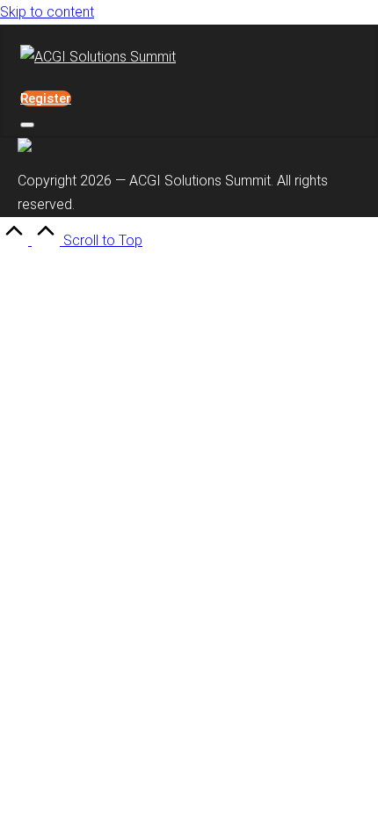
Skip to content (47, 12)
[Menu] (27, 124)
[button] (45, 98)
